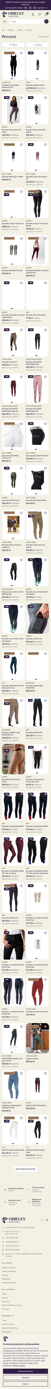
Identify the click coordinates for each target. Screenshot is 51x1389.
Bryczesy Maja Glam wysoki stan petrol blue (12, 686)
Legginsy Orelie (32, 1058)
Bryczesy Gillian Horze (10, 500)
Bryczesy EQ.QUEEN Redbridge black (34, 363)
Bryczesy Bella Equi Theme (12, 176)
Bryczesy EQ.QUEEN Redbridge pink (34, 410)
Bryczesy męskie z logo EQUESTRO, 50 (11, 733)
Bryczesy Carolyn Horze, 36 (12, 223)
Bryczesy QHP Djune (10, 918)
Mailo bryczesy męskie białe (13, 1150)
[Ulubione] (39, 14)
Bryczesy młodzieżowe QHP (13, 826)
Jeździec (11, 30)
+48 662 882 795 (11, 1238)
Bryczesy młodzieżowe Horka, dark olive (35, 780)
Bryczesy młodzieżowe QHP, (37, 826)
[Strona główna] (3, 30)
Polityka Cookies (18, 1366)
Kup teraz (41, 8)
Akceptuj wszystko (25, 1371)
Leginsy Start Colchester (36, 1105)
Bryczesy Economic (9, 362)
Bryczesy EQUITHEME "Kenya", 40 (10, 456)
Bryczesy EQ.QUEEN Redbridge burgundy (10, 410)
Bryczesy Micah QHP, (34, 732)
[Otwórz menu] (5, 21)
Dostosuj (25, 1378)
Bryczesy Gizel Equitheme (36, 500)
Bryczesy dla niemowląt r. (36, 315)
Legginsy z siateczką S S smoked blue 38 (11, 1106)
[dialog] (25, 1361)
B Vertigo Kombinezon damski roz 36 (10, 86)
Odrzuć (25, 1384)
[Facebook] (42, 1220)
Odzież (19, 30)
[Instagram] (47, 1220)
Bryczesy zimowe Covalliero (37, 1011)
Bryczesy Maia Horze (34, 638)
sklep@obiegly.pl (11, 1242)
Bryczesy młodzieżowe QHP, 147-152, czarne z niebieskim (37, 872)
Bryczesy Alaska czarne (35, 85)
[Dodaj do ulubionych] (21, 53)
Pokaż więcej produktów (25, 1169)
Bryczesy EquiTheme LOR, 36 (37, 455)
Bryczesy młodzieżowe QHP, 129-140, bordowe (13, 872)
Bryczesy (29, 30)
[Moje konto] (33, 14)
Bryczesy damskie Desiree (12, 270)
